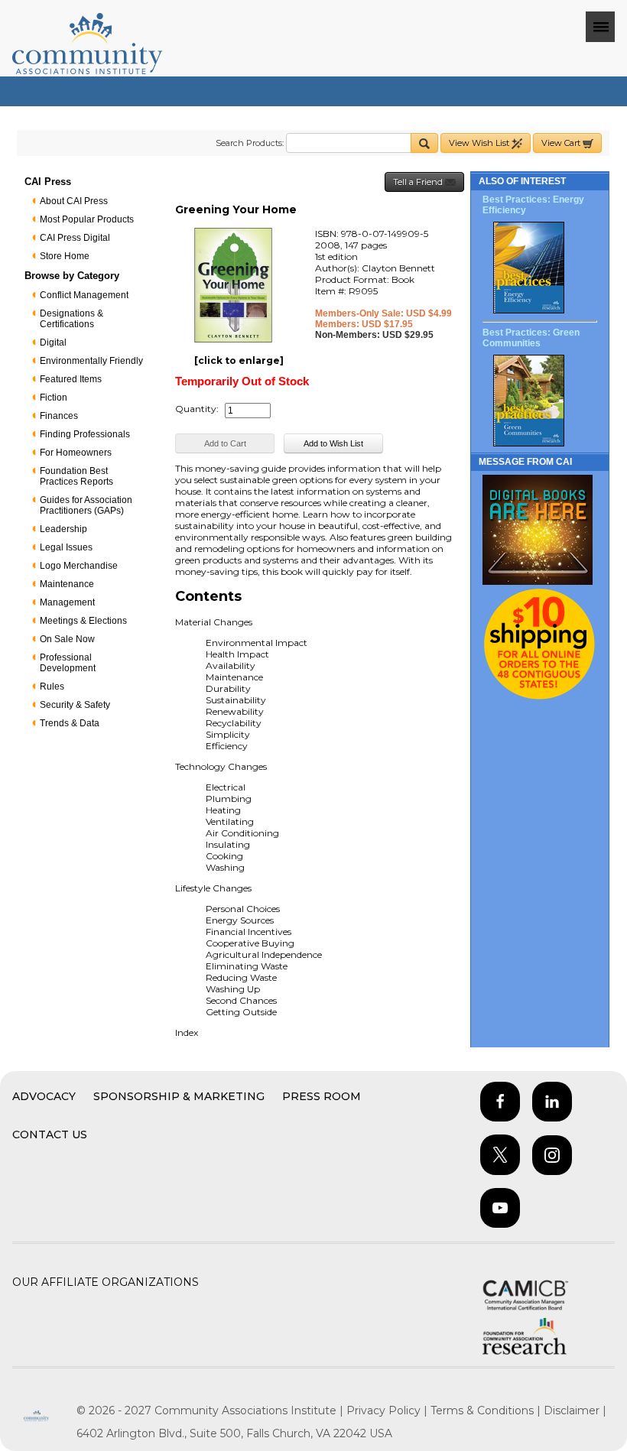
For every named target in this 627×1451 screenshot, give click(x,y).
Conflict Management (84, 295)
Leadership (63, 529)
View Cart (562, 143)
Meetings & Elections (83, 620)
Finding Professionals (85, 434)
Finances (59, 416)
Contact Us (49, 1134)
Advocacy (44, 1096)
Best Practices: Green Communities (531, 338)
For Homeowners (76, 452)
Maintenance (67, 584)
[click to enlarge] (239, 360)
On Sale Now (67, 639)
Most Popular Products (87, 219)
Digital (53, 342)
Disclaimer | (575, 1410)
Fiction (53, 397)
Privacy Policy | (388, 1410)
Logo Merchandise (79, 565)
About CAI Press (74, 201)
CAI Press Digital (75, 237)
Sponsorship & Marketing (179, 1096)
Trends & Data (69, 723)
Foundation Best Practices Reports (76, 476)
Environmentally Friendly (91, 360)
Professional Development (68, 663)
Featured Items (71, 379)
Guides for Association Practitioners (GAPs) (86, 505)
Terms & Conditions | (487, 1410)
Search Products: (250, 143)
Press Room (321, 1096)
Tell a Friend (419, 182)
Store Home (64, 256)
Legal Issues (66, 547)
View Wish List (480, 143)
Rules (52, 686)
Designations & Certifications (71, 318)
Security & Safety (75, 705)
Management (67, 602)
